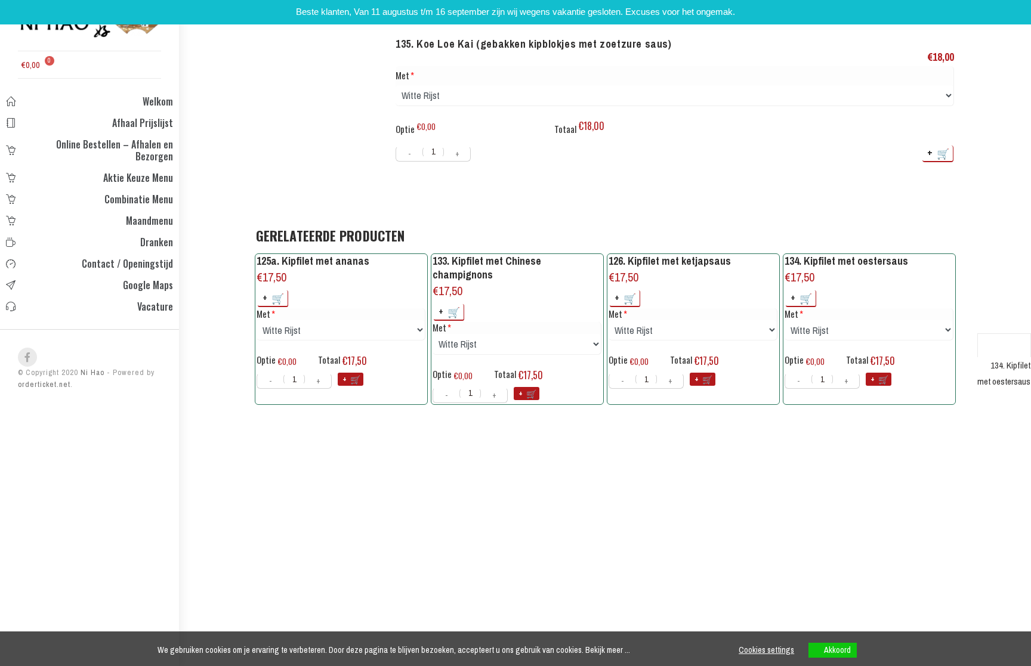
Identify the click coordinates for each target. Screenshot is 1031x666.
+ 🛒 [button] (274, 297)
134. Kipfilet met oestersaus (846, 261)
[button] (81, 63)
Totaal (565, 128)
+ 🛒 (938, 152)
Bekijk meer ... (607, 650)
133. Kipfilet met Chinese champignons (487, 268)
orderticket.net (44, 384)
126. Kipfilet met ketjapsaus (670, 261)
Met (402, 75)
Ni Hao (91, 372)
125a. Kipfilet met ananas (313, 261)
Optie (405, 128)
